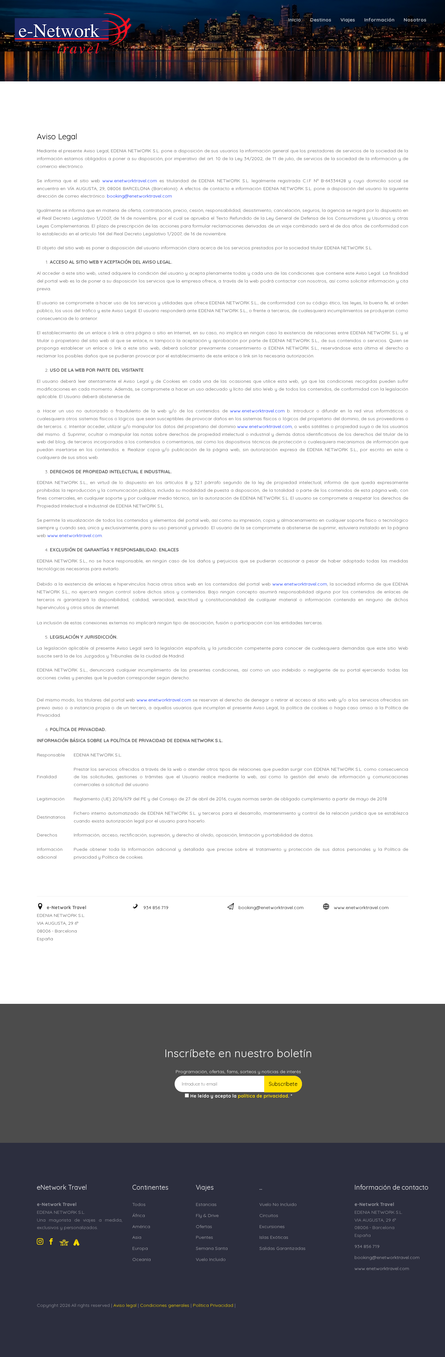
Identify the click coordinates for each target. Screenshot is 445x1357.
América (141, 1226)
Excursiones (272, 1226)
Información (379, 20)
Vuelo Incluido (211, 1259)
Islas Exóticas (273, 1237)
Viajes (347, 20)
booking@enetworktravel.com (271, 907)
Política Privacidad (213, 1305)
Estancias (206, 1204)
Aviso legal (124, 1305)
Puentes (204, 1237)
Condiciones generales (164, 1305)
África (138, 1215)
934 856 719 (155, 907)
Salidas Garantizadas (282, 1248)
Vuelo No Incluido (278, 1204)
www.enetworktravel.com (361, 907)
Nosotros (415, 20)
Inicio (294, 20)
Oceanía (141, 1259)
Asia (136, 1237)
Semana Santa (212, 1248)
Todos (139, 1204)
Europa (140, 1248)
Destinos (320, 20)
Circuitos (268, 1215)
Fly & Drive (207, 1215)
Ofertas (204, 1226)
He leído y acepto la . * (241, 1096)
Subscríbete (283, 1084)
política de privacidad (263, 1096)
